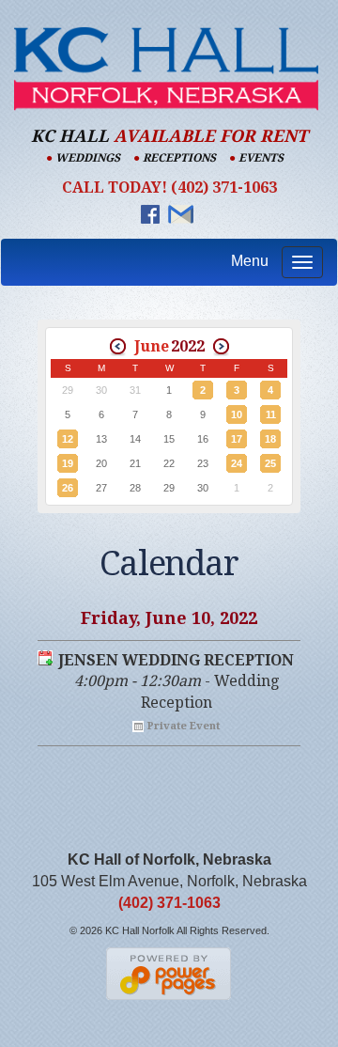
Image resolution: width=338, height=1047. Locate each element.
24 (236, 463)
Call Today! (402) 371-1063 (169, 187)
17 (236, 439)
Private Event (183, 726)
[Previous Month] (118, 346)
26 (67, 487)
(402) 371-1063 (169, 903)
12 (67, 439)
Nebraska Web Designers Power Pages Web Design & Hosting (169, 973)
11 (271, 414)
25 (270, 463)
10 (236, 414)
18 (270, 439)
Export (45, 657)
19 (67, 463)
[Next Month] (221, 346)
